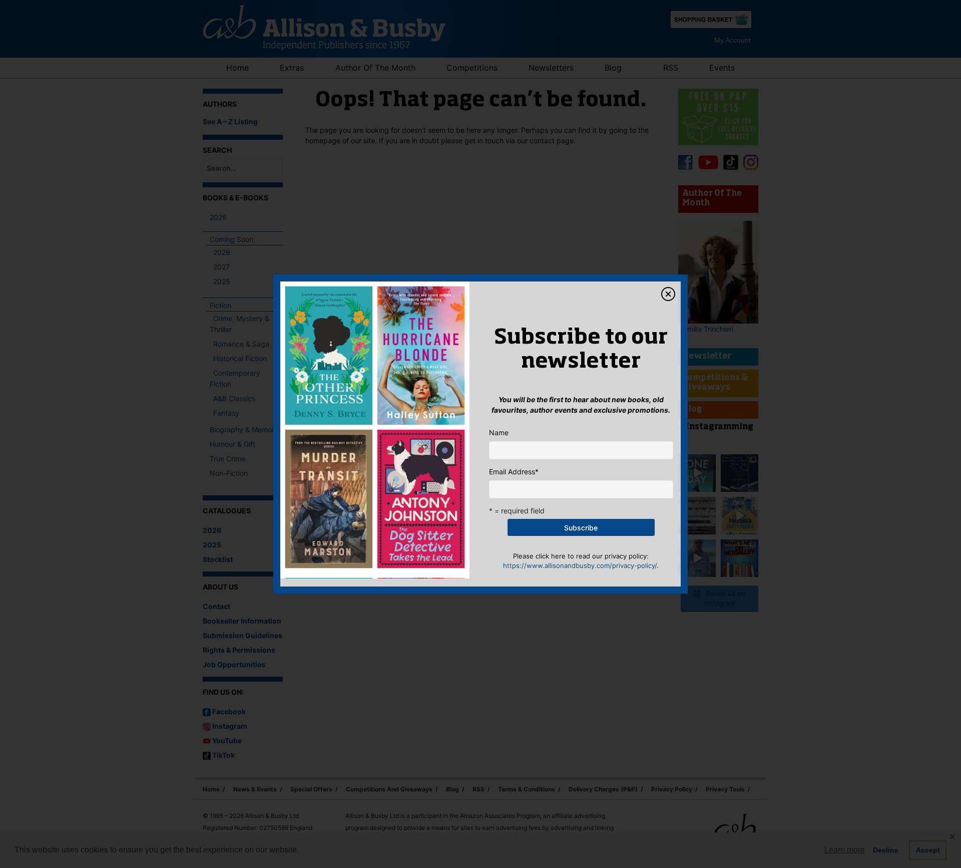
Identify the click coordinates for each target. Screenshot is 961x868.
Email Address (514, 471)
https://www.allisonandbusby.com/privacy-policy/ (580, 565)
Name (499, 432)
